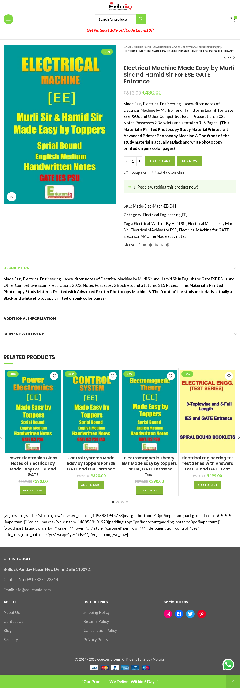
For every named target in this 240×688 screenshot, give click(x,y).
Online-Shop (143, 47)
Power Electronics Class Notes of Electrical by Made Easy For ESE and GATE (32, 466)
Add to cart (159, 161)
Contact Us (13, 621)
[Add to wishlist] (54, 376)
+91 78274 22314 (42, 579)
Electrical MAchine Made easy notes (155, 236)
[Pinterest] (201, 614)
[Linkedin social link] (156, 245)
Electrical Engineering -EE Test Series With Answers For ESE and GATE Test (207, 463)
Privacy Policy (95, 639)
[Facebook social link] (138, 245)
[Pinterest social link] (150, 245)
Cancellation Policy (100, 630)
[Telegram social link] (168, 245)
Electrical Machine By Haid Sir (159, 223)
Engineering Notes (167, 47)
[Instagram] (168, 614)
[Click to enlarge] (11, 196)
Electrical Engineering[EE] (202, 47)
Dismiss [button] (233, 681)
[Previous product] (224, 57)
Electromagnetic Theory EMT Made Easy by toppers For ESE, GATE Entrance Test (149, 466)
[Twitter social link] (144, 245)
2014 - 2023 (87, 659)
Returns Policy (96, 621)
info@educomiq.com (33, 589)
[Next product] (234, 57)
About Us (12, 612)
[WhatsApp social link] (162, 245)
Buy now (189, 161)
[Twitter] (190, 614)
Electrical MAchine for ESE (153, 229)
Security (11, 639)
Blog (8, 630)
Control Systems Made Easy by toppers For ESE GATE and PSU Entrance (91, 463)
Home (127, 47)
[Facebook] (179, 614)
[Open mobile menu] (8, 19)
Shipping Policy (96, 612)
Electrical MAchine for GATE (204, 229)
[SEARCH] (141, 19)
